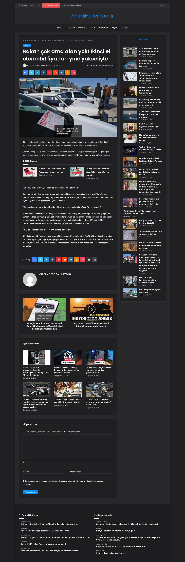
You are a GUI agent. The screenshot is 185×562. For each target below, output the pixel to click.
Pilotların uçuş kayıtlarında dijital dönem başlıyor (147, 280)
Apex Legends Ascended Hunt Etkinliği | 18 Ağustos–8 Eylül (68, 401)
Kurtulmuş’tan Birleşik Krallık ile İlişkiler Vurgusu (150, 159)
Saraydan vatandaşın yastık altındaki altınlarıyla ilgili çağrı (149, 201)
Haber (72, 28)
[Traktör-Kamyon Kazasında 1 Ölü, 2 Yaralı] (130, 150)
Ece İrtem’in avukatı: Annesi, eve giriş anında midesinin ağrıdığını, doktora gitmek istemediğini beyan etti (150, 186)
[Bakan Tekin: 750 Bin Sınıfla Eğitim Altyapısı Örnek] (130, 173)
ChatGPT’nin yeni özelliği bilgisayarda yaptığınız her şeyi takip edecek (66, 370)
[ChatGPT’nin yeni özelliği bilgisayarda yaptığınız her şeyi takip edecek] (68, 357)
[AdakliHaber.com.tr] (92, 16)
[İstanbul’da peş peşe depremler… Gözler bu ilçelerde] (130, 64)
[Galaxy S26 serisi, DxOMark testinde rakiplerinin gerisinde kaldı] (99, 357)
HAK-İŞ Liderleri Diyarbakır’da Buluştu (149, 125)
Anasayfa (61, 28)
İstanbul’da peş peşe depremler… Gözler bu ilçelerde (149, 63)
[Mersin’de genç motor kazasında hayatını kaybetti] (130, 138)
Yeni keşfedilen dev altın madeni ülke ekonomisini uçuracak (150, 245)
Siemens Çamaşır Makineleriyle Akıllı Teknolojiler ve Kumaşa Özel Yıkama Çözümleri (36, 371)
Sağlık (92, 28)
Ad (24, 462)
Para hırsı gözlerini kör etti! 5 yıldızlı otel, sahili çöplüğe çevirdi (150, 102)
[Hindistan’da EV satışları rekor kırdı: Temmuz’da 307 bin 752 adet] (99, 389)
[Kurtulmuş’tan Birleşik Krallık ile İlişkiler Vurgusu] (130, 161)
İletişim (124, 28)
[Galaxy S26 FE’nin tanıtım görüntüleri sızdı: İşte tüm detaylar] (77, 172)
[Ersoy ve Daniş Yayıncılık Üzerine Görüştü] (130, 224)
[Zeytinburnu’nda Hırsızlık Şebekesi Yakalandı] (130, 235)
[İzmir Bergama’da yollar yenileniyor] (130, 293)
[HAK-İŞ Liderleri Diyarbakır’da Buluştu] (130, 127)
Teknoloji (103, 28)
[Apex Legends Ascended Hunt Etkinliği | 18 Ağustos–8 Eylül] (68, 389)
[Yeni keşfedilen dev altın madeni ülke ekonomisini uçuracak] (130, 246)
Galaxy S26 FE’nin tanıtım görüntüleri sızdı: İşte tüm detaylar (97, 172)
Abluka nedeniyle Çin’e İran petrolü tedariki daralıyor (149, 114)
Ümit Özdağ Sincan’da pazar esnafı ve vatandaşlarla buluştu (141, 212)
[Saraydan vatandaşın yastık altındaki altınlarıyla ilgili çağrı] (130, 202)
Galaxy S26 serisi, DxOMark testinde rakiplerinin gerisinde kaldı (98, 370)
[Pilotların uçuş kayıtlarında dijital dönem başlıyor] (130, 281)
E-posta (26, 472)
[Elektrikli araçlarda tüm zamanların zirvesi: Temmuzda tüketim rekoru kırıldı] (130, 76)
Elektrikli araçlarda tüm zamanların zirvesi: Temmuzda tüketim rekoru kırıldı (90, 5)
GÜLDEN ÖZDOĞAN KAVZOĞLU (39, 66)
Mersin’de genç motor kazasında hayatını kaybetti (149, 138)
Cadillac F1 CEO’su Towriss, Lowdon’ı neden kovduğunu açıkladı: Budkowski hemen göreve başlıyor (35, 403)
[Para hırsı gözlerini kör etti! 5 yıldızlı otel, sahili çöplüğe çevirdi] (130, 103)
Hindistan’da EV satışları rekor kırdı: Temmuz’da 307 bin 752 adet (98, 402)
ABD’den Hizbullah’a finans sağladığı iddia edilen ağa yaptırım (149, 51)
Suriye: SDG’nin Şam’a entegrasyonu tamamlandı (149, 90)
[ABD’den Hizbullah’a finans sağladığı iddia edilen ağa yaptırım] (130, 52)
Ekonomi (82, 28)
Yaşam (115, 28)
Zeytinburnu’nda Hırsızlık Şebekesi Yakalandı (150, 232)
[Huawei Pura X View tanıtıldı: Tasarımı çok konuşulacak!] (30, 172)
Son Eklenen (143, 39)
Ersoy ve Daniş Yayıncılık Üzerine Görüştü (150, 221)
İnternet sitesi (75, 472)
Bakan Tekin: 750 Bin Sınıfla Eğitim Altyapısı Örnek (149, 172)
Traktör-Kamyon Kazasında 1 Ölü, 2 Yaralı (150, 148)
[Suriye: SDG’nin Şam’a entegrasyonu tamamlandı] (130, 91)
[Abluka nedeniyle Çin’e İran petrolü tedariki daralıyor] (130, 115)
